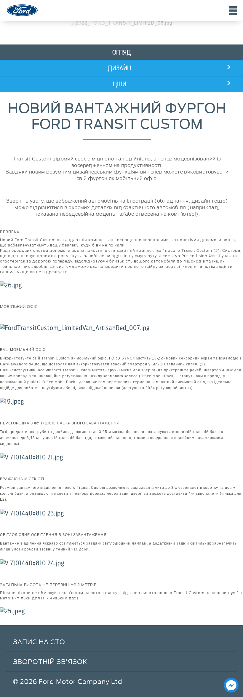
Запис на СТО (39, 641)
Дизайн (119, 68)
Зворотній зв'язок (50, 661)
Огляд (121, 52)
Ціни (119, 84)
